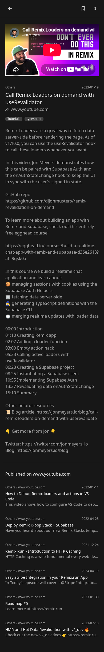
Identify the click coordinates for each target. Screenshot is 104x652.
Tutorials (13, 119)
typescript (34, 119)
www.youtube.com (30, 109)
